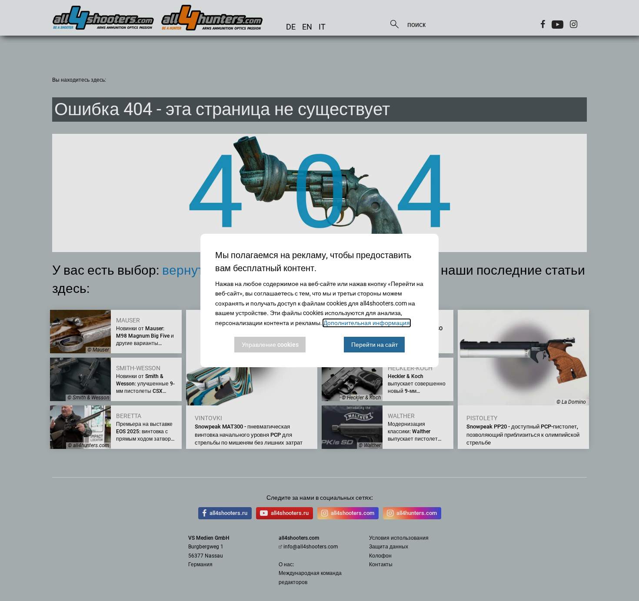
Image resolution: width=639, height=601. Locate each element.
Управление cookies (270, 344)
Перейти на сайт (374, 344)
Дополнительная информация (366, 322)
